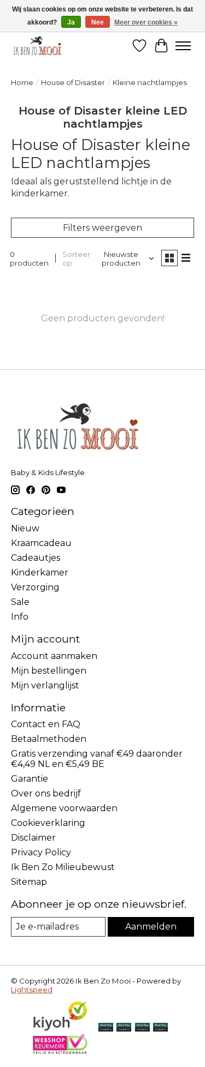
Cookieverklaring (48, 823)
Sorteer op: (76, 258)
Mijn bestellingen (48, 671)
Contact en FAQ (45, 724)
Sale (20, 602)
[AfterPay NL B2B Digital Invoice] (142, 1028)
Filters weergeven (102, 228)
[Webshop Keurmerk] (60, 1051)
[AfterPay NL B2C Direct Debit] (160, 1028)
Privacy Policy (41, 852)
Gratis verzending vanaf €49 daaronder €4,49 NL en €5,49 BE (97, 758)
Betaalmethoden (48, 739)
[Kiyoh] (60, 1028)
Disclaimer (33, 837)
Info (19, 617)
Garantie (29, 779)
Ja (71, 22)
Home (22, 82)
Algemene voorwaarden (64, 808)
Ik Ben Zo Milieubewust (63, 867)
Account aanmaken (54, 656)
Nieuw (25, 528)
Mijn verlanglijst (45, 685)
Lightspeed (31, 989)
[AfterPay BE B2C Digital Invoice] (123, 1028)
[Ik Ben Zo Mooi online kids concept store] (37, 45)
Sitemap (29, 882)
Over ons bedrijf (46, 793)
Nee (97, 22)
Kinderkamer (39, 572)
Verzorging (35, 587)
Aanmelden (151, 926)
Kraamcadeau (41, 543)
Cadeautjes (35, 558)
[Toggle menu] (183, 46)
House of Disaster (73, 82)
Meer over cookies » (146, 22)
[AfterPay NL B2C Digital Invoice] (105, 1028)
